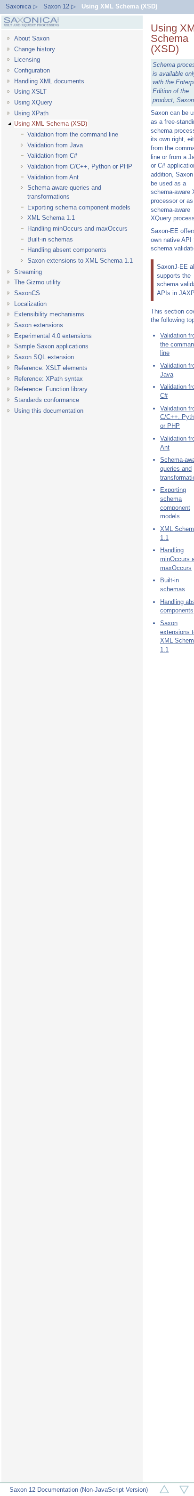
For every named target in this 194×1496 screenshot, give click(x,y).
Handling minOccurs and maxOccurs (77, 228)
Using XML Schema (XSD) (119, 6)
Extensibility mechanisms (49, 314)
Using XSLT (30, 91)
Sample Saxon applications (51, 346)
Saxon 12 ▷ (59, 6)
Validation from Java (55, 145)
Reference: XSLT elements (51, 367)
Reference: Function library (51, 389)
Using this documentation (48, 410)
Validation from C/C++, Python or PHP (79, 166)
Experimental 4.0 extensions (53, 335)
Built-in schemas (50, 239)
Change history (34, 49)
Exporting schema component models (78, 207)
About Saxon (31, 38)
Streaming (28, 271)
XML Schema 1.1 (51, 217)
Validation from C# (52, 155)
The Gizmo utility (37, 282)
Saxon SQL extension (44, 357)
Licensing (27, 59)
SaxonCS (27, 293)
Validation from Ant (53, 177)
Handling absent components (66, 249)
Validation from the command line (72, 134)
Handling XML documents (49, 81)
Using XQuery (33, 102)
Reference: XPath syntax (48, 378)
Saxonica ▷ (22, 6)
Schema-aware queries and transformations (64, 192)
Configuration (32, 70)
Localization (30, 303)
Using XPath (31, 113)
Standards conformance (46, 399)
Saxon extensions (38, 325)
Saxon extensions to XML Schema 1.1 (80, 260)
